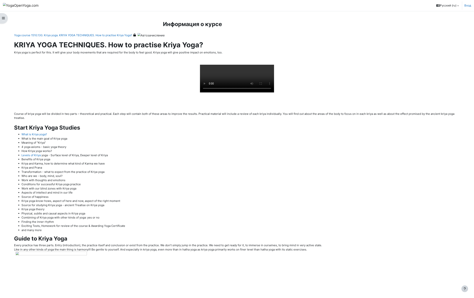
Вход (467, 5)
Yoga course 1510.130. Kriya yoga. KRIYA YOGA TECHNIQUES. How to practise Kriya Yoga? (73, 35)
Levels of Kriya (31, 155)
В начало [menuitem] (51, 5)
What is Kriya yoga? (34, 134)
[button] (447, 5)
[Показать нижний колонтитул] (464, 288)
